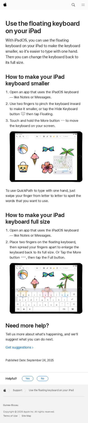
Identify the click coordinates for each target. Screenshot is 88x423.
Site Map (26, 416)
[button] (73, 5)
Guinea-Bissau (10, 405)
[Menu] (83, 5)
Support (17, 390)
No (42, 378)
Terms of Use (10, 416)
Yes (28, 378)
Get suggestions (18, 347)
